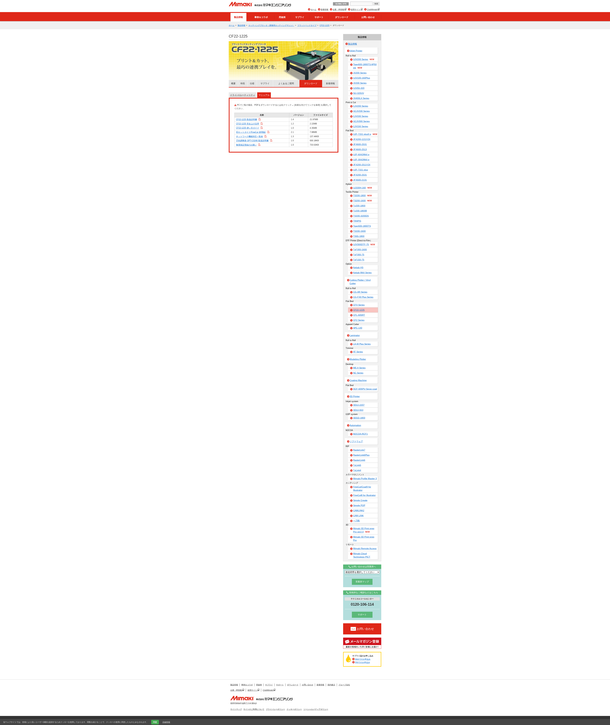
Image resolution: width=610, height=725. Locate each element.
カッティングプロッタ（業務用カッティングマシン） (271, 25)
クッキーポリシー (294, 709)
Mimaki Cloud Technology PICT (361, 555)
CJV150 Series (360, 126)
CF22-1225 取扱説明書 (246, 119)
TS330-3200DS (361, 216)
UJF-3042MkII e (361, 159)
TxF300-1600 (360, 249)
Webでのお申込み (362, 659)
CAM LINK (358, 515)
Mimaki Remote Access (364, 548)
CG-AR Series (360, 292)
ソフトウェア (356, 441)
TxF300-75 (358, 254)
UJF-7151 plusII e (365, 134)
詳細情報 (166, 722)
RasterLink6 (359, 460)
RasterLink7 (359, 450)
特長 (243, 83)
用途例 (282, 17)
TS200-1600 (362, 200)
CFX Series (359, 305)
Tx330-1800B (360, 210)
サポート (319, 17)
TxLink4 (357, 470)
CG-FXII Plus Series (363, 297)
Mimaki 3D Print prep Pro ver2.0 (363, 530)
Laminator (355, 335)
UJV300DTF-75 (364, 244)
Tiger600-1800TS (362, 226)
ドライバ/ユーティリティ (242, 95)
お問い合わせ (368, 17)
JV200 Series (359, 73)
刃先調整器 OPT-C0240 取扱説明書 (252, 140)
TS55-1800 (358, 236)
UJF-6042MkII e (361, 154)
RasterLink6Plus (361, 455)
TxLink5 (357, 465)
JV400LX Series (361, 98)
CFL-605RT (359, 315)
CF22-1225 (324, 25)
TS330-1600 (359, 231)
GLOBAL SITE (340, 4)
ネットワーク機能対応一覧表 (249, 136)
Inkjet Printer (356, 50)
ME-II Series (359, 367)
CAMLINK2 (358, 510)
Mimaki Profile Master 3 (365, 478)
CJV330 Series (360, 116)
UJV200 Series (363, 59)
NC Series (358, 373)
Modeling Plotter (358, 359)
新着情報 (324, 9)
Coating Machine (358, 380)
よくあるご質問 (286, 83)
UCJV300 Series (361, 121)
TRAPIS (357, 221)
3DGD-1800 (359, 418)
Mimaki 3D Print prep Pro (363, 538)
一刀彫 (356, 520)
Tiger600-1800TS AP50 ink (365, 66)
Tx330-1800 (359, 205)
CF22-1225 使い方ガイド (247, 128)
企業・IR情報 (339, 9)
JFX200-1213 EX (361, 139)
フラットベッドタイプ (306, 25)
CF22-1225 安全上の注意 (247, 124)
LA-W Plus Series (362, 344)
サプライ (299, 17)
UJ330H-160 (362, 187)
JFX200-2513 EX (361, 164)
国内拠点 (331, 685)
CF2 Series (358, 320)
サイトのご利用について (253, 709)
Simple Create (360, 500)
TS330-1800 (362, 195)
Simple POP (359, 505)
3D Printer (355, 396)
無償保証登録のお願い (246, 145)
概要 (233, 83)
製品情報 (238, 17)
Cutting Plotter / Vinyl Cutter (360, 282)
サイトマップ (236, 709)
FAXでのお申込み (362, 662)
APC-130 (357, 328)
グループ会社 (344, 685)
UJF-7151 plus (360, 169)
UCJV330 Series (361, 111)
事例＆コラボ (261, 17)
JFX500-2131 (360, 180)
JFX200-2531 (360, 175)
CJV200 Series (360, 106)
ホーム (313, 9)
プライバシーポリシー (275, 709)
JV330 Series (359, 83)
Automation (355, 425)
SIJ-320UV (358, 93)
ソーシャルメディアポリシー (315, 709)
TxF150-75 (358, 259)
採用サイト (356, 9)
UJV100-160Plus (361, 78)
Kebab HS (358, 267)
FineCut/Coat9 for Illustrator (362, 488)
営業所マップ (362, 581)
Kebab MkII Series (362, 272)
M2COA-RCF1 (360, 434)
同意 (155, 722)
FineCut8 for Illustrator (364, 495)
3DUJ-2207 (359, 405)
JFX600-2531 (360, 144)
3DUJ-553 (358, 410)
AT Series (358, 351)
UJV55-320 (358, 88)
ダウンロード (341, 17)
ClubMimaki (372, 9)
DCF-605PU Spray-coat (365, 389)
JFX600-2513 (360, 149)
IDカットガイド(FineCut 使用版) (251, 132)
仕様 (252, 83)
